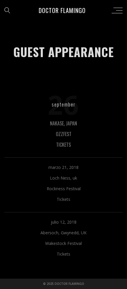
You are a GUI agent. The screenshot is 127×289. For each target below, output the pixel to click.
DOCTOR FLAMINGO (62, 10)
